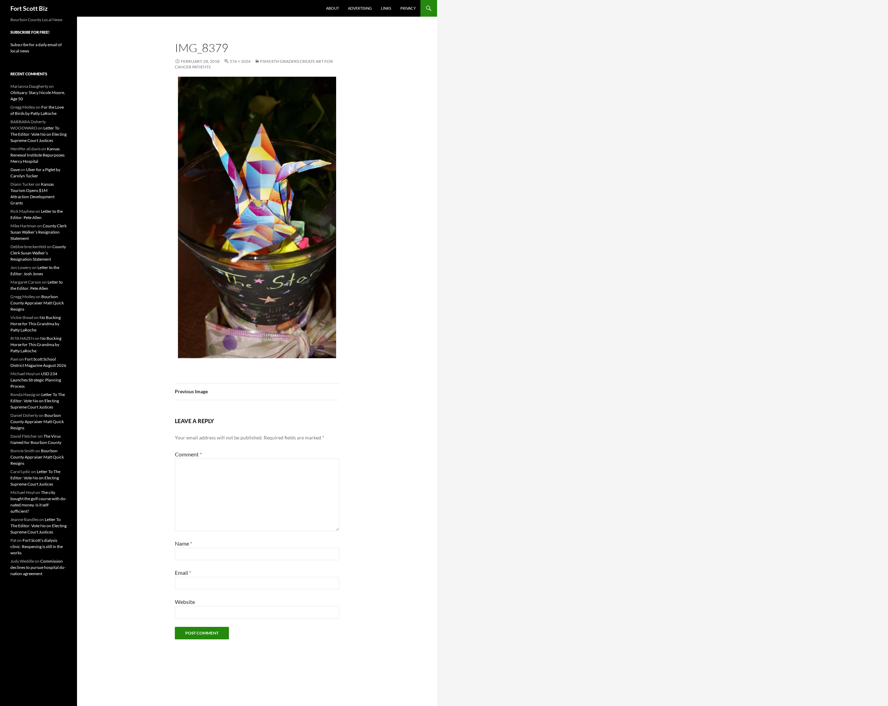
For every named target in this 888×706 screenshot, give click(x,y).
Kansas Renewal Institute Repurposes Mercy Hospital (37, 155)
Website (185, 601)
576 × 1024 (240, 61)
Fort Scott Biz (29, 8)
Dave (15, 169)
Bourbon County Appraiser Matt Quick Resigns (37, 303)
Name (183, 543)
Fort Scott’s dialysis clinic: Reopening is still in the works (36, 546)
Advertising (360, 8)
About (332, 8)
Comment (188, 454)
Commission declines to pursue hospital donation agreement (38, 567)
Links (386, 8)
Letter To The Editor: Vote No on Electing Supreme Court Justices (38, 134)
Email (183, 572)
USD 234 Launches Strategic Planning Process (35, 380)
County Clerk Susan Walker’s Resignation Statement (38, 232)
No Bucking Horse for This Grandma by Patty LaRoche (35, 324)
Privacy (408, 8)
